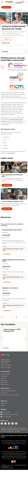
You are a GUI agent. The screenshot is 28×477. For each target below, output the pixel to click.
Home (2, 10)
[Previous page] (2, 317)
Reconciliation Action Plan (20, 465)
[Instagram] (16, 424)
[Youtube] (9, 424)
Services (8, 10)
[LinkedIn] (12, 424)
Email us (7, 39)
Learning (3, 378)
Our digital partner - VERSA (7, 467)
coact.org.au (11, 153)
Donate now (6, 7)
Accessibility (10, 465)
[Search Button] (25, 2)
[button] (2, 2)
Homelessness (4, 376)
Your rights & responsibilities (8, 390)
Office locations (7, 416)
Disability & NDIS (5, 374)
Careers (3, 405)
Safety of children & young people (10, 395)
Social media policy (5, 466)
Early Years (4, 380)
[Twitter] (5, 423)
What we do (4, 403)
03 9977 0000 (7, 367)
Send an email (6, 412)
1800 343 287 (6, 43)
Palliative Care (4, 384)
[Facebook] (2, 424)
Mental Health (4, 382)
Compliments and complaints (10, 414)
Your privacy (4, 392)
